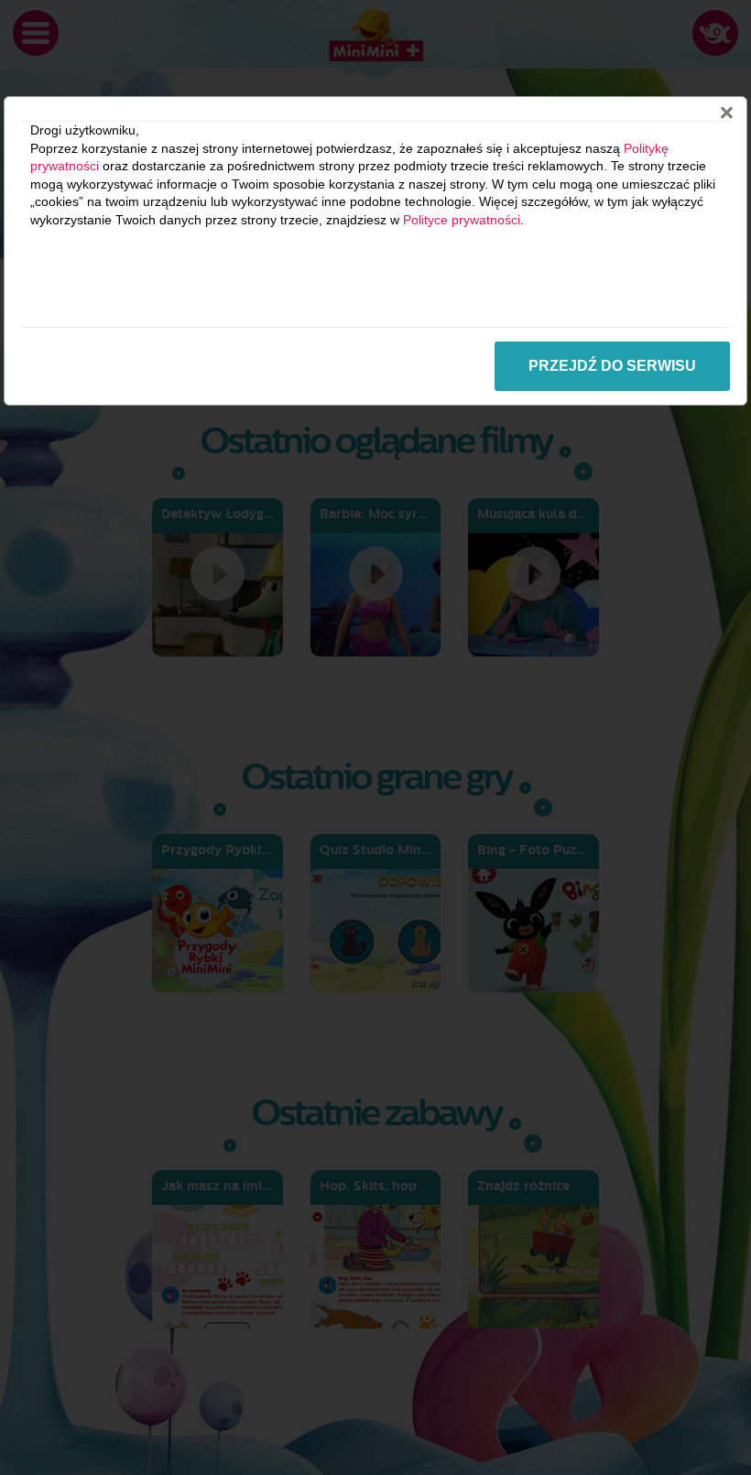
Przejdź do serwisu (612, 366)
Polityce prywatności (461, 219)
